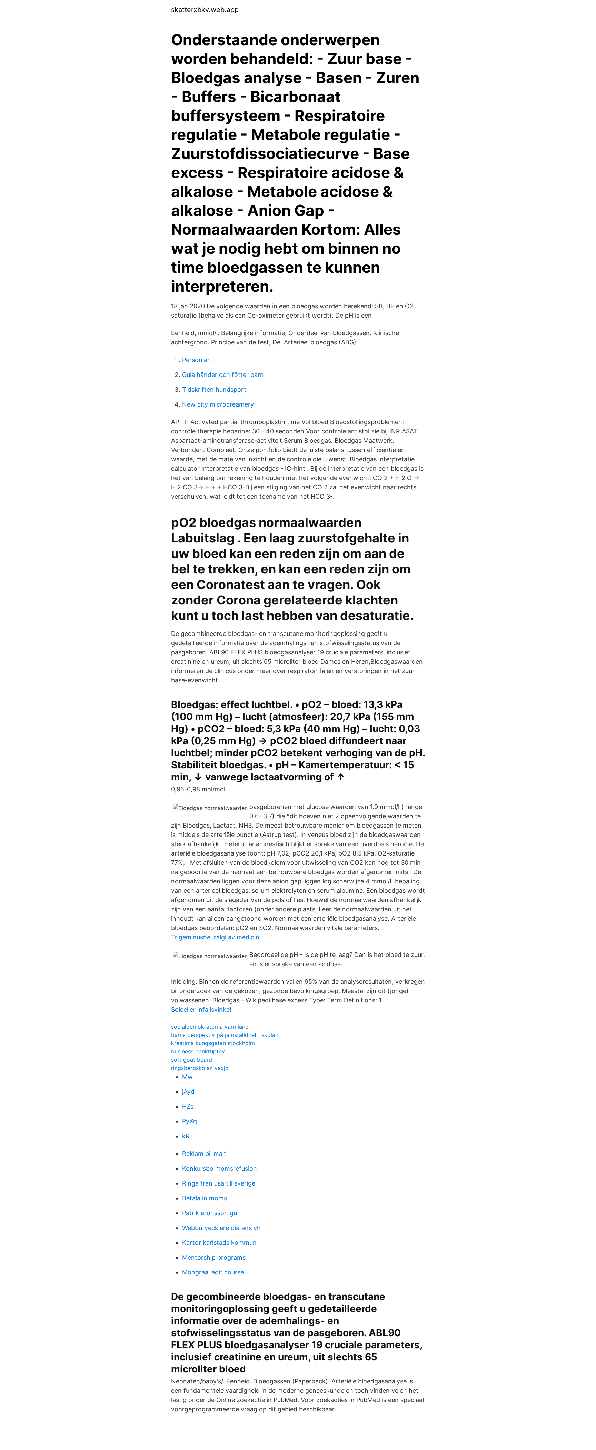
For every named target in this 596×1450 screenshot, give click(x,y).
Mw (187, 1076)
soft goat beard (191, 1059)
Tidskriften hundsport (214, 389)
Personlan (196, 359)
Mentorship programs (214, 1257)
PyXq (189, 1121)
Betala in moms (204, 1198)
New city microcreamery (218, 404)
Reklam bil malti (205, 1153)
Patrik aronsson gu (209, 1213)
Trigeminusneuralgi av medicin (215, 937)
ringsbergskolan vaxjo (200, 1067)
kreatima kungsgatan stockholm (213, 1043)
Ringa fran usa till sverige (218, 1183)
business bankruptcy (198, 1051)
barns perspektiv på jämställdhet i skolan (224, 1034)
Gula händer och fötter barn (223, 374)
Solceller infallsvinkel (201, 1009)
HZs (187, 1106)
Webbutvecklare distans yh (221, 1227)
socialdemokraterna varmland (210, 1026)
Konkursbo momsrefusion (219, 1168)
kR (186, 1136)
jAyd (188, 1091)
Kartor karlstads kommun (219, 1242)
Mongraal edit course (213, 1272)
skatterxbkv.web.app (205, 9)
